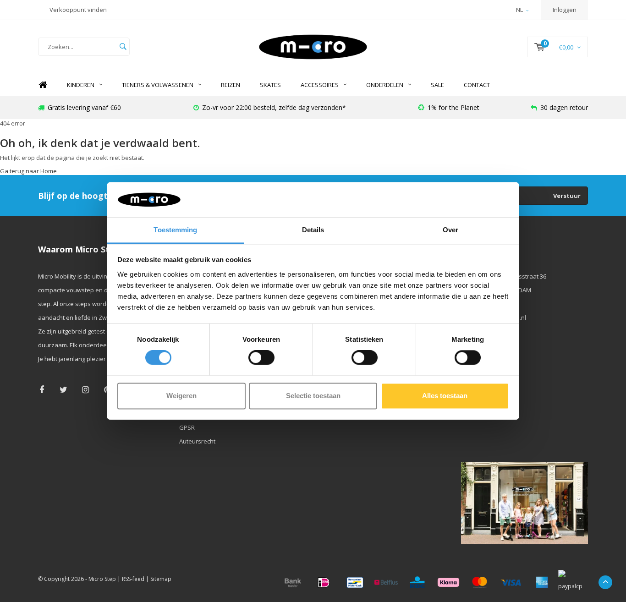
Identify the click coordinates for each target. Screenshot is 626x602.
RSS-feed (133, 579)
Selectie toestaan (313, 396)
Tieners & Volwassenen (157, 85)
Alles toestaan (444, 396)
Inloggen (565, 9)
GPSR (187, 427)
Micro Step (102, 579)
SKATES (270, 85)
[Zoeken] (123, 47)
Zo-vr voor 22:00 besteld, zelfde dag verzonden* (274, 107)
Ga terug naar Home (28, 171)
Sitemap (160, 579)
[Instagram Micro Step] (85, 389)
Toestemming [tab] (175, 230)
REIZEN (230, 85)
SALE (437, 85)
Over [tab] (450, 230)
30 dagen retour (564, 107)
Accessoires (320, 85)
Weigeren (181, 396)
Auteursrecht (197, 441)
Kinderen (80, 85)
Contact (477, 85)
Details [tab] (313, 230)
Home (42, 85)
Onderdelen (384, 85)
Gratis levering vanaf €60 (84, 107)
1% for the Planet (453, 107)
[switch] (261, 357)
